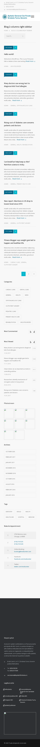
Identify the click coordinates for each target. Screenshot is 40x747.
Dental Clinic (24, 290)
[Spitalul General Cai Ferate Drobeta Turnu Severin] (16, 16)
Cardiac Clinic (15, 262)
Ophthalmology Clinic (25, 105)
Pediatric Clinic (11, 311)
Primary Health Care (24, 184)
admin (6, 66)
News (26, 295)
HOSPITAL (21, 517)
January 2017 (10, 462)
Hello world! (9, 54)
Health (19, 145)
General (13, 105)
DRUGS (19, 512)
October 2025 (10, 452)
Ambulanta (8, 689)
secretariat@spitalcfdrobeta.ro (16, 9)
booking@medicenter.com (22, 551)
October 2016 (10, 479)
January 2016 (10, 495)
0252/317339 (14, 671)
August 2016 (10, 484)
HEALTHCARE (10, 517)
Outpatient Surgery (23, 223)
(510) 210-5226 (18, 544)
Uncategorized (15, 66)
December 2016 (10, 468)
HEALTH (27, 512)
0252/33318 (13, 668)
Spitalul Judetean (10, 705)
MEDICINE (31, 517)
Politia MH (24, 696)
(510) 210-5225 (18, 542)
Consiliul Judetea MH (11, 696)
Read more (29, 61)
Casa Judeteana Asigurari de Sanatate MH (27, 691)
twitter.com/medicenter (21, 567)
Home (6, 30)
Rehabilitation (27, 145)
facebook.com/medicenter (22, 559)
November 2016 (11, 473)
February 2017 (10, 457)
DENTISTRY (9, 512)
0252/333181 (10, 7)
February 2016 (10, 490)
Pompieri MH (9, 700)
